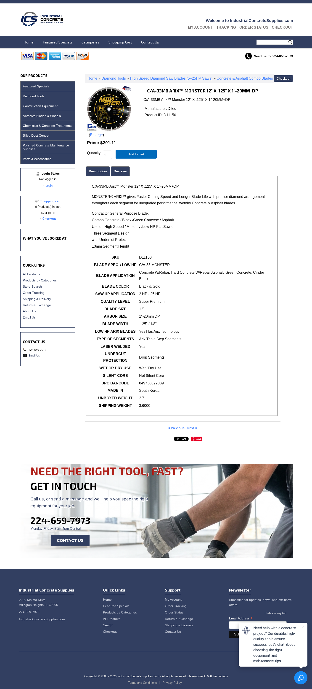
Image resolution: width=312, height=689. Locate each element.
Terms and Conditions (142, 682)
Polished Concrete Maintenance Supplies (46, 147)
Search (290, 42)
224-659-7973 (60, 520)
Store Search (32, 286)
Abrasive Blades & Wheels (42, 116)
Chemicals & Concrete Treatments (47, 125)
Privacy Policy (172, 682)
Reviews (120, 171)
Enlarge (96, 135)
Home (29, 42)
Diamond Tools (113, 78)
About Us (29, 311)
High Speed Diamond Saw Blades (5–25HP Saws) (171, 78)
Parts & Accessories (37, 159)
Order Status (253, 27)
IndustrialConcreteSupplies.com (42, 619)
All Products (31, 274)
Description (98, 171)
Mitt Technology (217, 676)
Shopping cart (50, 201)
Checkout (282, 27)
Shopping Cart (120, 42)
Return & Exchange (37, 305)
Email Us (29, 317)
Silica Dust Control (36, 135)
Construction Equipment (40, 106)
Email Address (240, 618)
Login (49, 185)
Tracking (226, 27)
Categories (90, 42)
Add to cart (136, 154)
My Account (200, 27)
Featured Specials (57, 42)
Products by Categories (40, 280)
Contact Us (150, 42)
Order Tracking (34, 293)
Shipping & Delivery (37, 299)
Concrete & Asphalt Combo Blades (245, 78)
